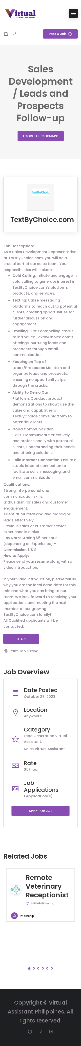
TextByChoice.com (42, 219)
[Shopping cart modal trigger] (5, 34)
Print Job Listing (24, 651)
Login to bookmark (40, 136)
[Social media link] (30, 1031)
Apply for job (40, 811)
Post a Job (57, 34)
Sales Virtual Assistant (44, 748)
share (21, 639)
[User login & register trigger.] (14, 34)
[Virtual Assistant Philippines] (20, 13)
